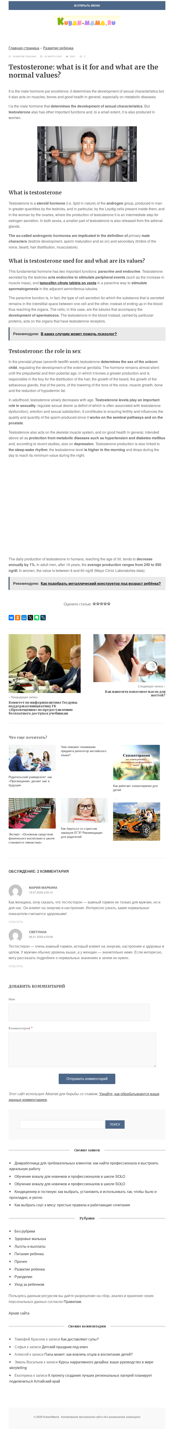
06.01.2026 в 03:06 (41, 937)
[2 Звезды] (98, 603)
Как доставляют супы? (80, 1339)
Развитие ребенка (58, 47)
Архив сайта (19, 1313)
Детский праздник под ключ (65, 1346)
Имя (12, 999)
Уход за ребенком (29, 1284)
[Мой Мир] (24, 617)
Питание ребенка (29, 1253)
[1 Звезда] (94, 603)
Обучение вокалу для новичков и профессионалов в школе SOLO (69, 1176)
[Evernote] (36, 617)
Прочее (20, 1261)
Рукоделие (23, 1276)
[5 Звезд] (109, 603)
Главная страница (24, 47)
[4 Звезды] (105, 603)
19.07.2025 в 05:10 (41, 892)
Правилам (72, 1301)
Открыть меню (88, 5)
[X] (30, 617)
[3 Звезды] (101, 603)
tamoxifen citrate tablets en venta (68, 282)
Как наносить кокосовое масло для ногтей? (135, 693)
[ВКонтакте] (11, 617)
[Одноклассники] (17, 617)
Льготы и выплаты (30, 1246)
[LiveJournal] (43, 617)
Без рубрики (24, 1231)
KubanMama (87, 26)
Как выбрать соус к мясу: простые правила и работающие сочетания (72, 1204)
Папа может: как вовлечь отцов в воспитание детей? (88, 1354)
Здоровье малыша (30, 1238)
